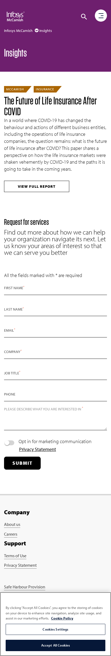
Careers (10, 534)
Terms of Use (15, 555)
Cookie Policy (62, 618)
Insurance (45, 89)
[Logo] (15, 16)
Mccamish (15, 89)
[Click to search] (84, 17)
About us (12, 524)
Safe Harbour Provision (24, 586)
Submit (22, 463)
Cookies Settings (55, 629)
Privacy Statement (37, 449)
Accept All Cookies (55, 645)
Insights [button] (45, 30)
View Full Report (37, 186)
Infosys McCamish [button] (18, 30)
